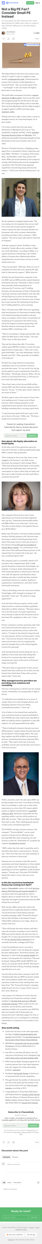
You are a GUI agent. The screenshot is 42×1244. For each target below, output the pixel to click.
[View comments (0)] (9, 39)
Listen (37, 33)
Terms (37, 1227)
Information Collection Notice (22, 1132)
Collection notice (21, 1229)
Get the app (31, 1235)
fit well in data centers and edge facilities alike (22, 1056)
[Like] (4, 39)
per (8, 939)
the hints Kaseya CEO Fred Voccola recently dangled (20, 890)
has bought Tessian (21, 1073)
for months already (28, 955)
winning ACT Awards (29, 1103)
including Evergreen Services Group (20, 134)
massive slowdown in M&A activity (20, 96)
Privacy (31, 1227)
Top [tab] (4, 1182)
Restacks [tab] (15, 1157)
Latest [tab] (9, 1182)
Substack (11, 1240)
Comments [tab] (6, 1157)
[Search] (38, 1182)
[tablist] (10, 1157)
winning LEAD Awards (31, 1094)
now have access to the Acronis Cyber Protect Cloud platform (22, 1038)
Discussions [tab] (17, 1182)
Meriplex (28, 135)
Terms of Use (31, 1130)
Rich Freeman (11, 32)
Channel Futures (16, 939)
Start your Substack (16, 1235)
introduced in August (17, 843)
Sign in (37, 3)
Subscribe (30, 3)
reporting (26, 939)
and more (16, 1070)
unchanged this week (16, 79)
